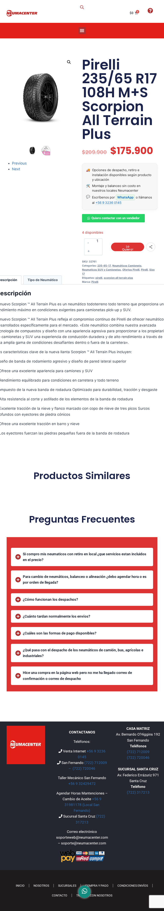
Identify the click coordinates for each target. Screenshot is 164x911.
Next (16, 169)
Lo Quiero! (127, 247)
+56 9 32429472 (82, 783)
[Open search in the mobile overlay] (82, 7)
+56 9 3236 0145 (108, 203)
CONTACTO (59, 895)
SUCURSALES (67, 885)
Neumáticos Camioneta (126, 265)
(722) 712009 (138, 752)
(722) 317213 (138, 792)
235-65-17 (104, 265)
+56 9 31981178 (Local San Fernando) (82, 805)
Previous (19, 163)
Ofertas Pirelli (130, 269)
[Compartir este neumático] (150, 246)
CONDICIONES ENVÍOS (132, 885)
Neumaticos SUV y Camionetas (101, 269)
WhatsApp (125, 197)
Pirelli (144, 269)
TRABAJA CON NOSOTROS (94, 895)
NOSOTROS (41, 885)
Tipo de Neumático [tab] (43, 280)
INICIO (20, 885)
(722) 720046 (84, 768)
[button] (82, 30)
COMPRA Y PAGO (96, 885)
